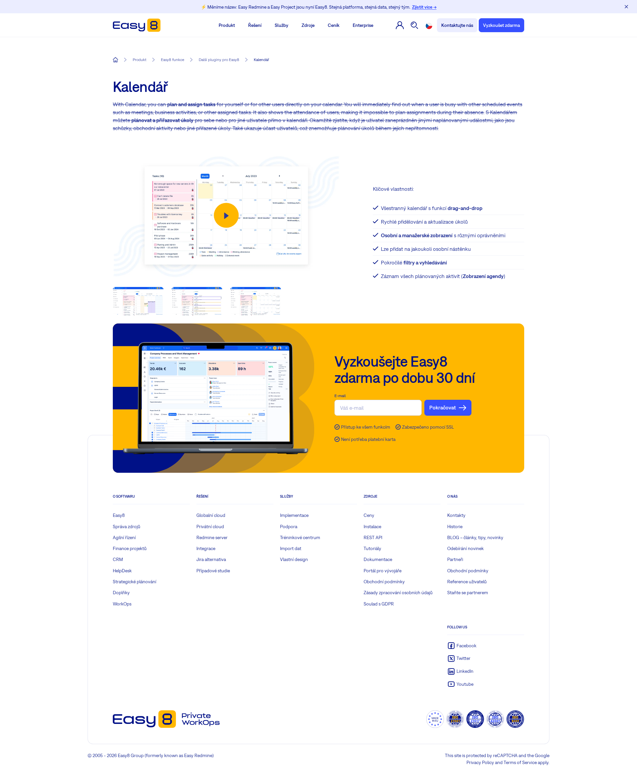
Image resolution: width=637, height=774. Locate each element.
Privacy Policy (480, 762)
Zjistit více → (424, 7)
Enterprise (363, 25)
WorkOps (122, 603)
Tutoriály (372, 548)
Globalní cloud (210, 515)
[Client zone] (399, 25)
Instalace (372, 526)
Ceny (369, 515)
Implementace (294, 515)
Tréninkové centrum (300, 537)
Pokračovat (442, 407)
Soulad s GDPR (379, 603)
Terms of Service (520, 762)
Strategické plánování (134, 581)
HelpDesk (122, 570)
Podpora (288, 526)
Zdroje (308, 25)
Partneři (455, 559)
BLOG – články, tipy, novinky (475, 537)
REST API (373, 537)
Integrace (205, 548)
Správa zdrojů (126, 526)
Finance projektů (130, 548)
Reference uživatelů (467, 581)
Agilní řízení (124, 537)
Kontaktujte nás (457, 25)
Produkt (227, 25)
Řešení (254, 25)
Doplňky (121, 592)
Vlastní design (294, 559)
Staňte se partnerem (467, 592)
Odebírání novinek (465, 548)
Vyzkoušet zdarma (501, 25)
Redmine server (212, 537)
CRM (118, 559)
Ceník (333, 25)
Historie (454, 526)
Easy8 (119, 515)
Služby (281, 25)
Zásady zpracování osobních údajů (398, 592)
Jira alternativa (211, 559)
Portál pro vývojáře (382, 570)
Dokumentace (378, 559)
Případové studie (213, 570)
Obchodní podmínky (384, 581)
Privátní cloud (210, 526)
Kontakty (456, 515)
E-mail (340, 395)
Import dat (290, 548)
